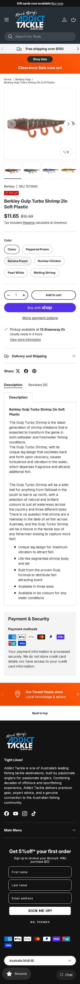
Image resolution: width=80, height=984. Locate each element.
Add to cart (53, 295)
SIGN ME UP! (40, 911)
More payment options (40, 318)
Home (7, 79)
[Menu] (6, 19)
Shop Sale (40, 59)
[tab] (13, 384)
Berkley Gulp (23, 79)
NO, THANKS (40, 922)
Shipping (28, 222)
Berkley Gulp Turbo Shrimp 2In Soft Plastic (29, 82)
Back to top (40, 713)
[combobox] (40, 36)
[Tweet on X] (18, 371)
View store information (25, 339)
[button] (73, 19)
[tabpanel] (40, 499)
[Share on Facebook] (26, 371)
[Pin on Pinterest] (34, 371)
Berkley (9, 186)
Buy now (57, 3)
